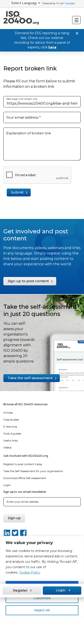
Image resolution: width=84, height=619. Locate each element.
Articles (8, 412)
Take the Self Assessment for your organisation (33, 471)
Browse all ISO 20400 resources (25, 404)
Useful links (10, 440)
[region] (42, 577)
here (52, 47)
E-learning (10, 426)
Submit (17, 192)
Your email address (23, 117)
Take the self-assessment (30, 378)
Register (20, 590)
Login (7, 485)
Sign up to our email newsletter (24, 491)
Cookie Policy (29, 572)
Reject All (42, 610)
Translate (70, 3)
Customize (42, 598)
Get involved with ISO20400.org (25, 455)
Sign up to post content (28, 281)
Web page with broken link (21, 98)
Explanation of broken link (28, 133)
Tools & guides (12, 433)
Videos (7, 447)
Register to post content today (22, 464)
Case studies (11, 419)
